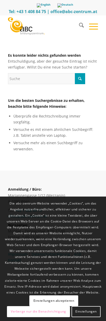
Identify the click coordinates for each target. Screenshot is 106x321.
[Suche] (79, 26)
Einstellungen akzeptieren (53, 300)
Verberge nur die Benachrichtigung (38, 311)
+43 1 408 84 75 (31, 11)
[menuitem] (79, 26)
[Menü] (91, 26)
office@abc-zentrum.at (73, 11)
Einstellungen (86, 311)
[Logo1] (44, 26)
